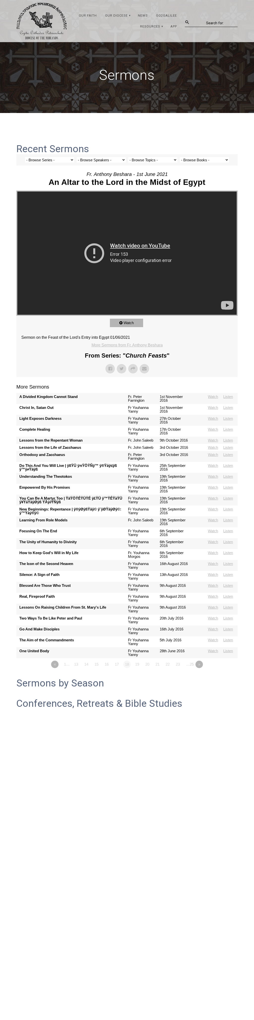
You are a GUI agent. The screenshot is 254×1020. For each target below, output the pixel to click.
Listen (228, 397)
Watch (129, 323)
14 (86, 664)
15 (96, 664)
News (143, 15)
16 (107, 664)
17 (117, 664)
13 (76, 664)
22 (168, 664)
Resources (150, 26)
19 (137, 664)
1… (67, 664)
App (173, 26)
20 (147, 664)
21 (157, 664)
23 (178, 664)
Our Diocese (116, 15)
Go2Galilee (166, 15)
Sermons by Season (60, 683)
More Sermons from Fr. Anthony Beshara (127, 345)
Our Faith (88, 15)
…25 (190, 664)
